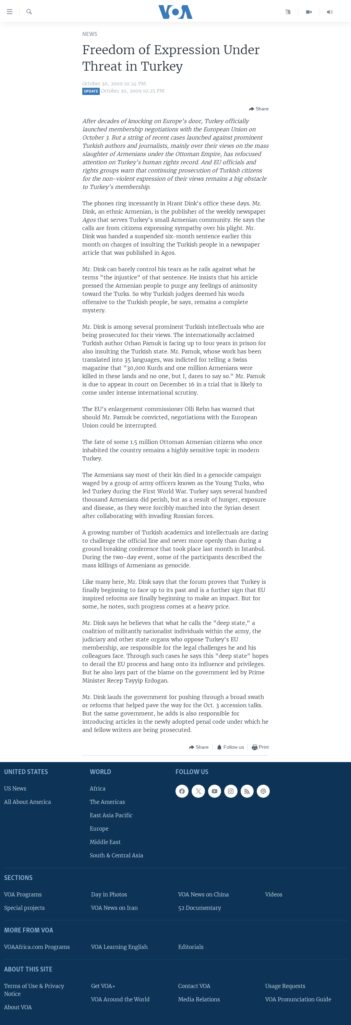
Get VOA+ (103, 985)
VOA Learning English (119, 947)
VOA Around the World (120, 999)
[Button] (259, 109)
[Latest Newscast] (329, 12)
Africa (98, 788)
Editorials (191, 947)
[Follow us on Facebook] (182, 790)
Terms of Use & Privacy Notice (34, 989)
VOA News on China (203, 894)
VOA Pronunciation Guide (298, 999)
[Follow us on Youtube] (214, 790)
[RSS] (247, 790)
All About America (27, 802)
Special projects (24, 908)
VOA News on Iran (114, 908)
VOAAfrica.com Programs (37, 947)
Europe (99, 828)
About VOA (18, 1007)
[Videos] (309, 12)
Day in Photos (109, 894)
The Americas (107, 802)
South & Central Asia (116, 855)
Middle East (105, 842)
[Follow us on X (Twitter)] (198, 790)
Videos (273, 894)
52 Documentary (199, 908)
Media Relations (199, 999)
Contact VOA (194, 985)
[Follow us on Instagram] (230, 790)
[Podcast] (263, 790)
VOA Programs (23, 894)
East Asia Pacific (111, 815)
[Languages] (288, 12)
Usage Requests (285, 985)
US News (15, 788)
